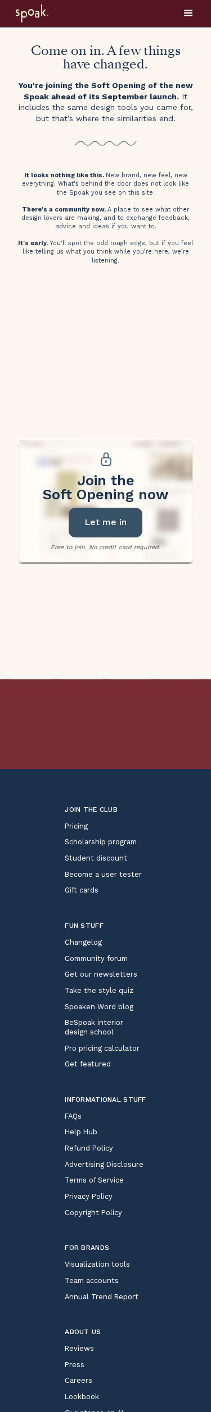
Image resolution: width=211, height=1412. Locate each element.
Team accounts (92, 1280)
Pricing (76, 826)
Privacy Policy (89, 1196)
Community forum (96, 958)
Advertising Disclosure (104, 1164)
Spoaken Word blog (99, 1006)
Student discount (96, 858)
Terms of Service (94, 1180)
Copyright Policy (93, 1212)
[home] (46, 13)
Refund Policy (89, 1148)
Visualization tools (97, 1264)
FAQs (73, 1116)
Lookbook (82, 1396)
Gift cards (81, 890)
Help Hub (81, 1132)
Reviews (79, 1348)
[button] (188, 13)
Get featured (88, 1064)
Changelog (83, 942)
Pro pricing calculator (102, 1048)
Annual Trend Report (101, 1297)
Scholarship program (101, 842)
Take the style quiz (99, 990)
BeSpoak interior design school (94, 1027)
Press (74, 1364)
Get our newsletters (101, 974)
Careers (78, 1380)
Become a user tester (103, 874)
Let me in (105, 522)
